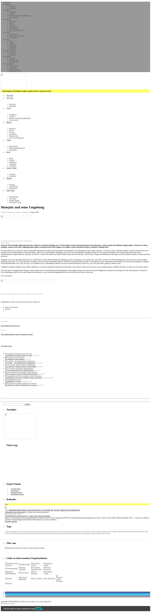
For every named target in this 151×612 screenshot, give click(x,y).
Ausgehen (12, 52)
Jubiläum (115, 531)
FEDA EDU (77, 531)
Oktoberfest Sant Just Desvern (15, 512)
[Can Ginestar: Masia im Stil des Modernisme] (20, 365)
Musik (11, 41)
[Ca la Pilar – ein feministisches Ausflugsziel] (20, 361)
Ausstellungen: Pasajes (13, 381)
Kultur (7, 39)
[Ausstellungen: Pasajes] (13, 379)
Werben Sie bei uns (16, 552)
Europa (11, 23)
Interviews (12, 21)
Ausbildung (13, 12)
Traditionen (12, 47)
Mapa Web (47, 601)
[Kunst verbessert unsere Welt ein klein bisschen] (21, 372)
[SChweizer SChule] (37, 565)
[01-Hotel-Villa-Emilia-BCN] (20, 439)
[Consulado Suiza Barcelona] (37, 569)
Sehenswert (13, 45)
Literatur (12, 43)
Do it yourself (13, 17)
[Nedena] (8, 578)
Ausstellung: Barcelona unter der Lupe (18, 355)
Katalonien (12, 8)
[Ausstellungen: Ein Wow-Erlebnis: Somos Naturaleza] (23, 376)
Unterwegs (8, 4)
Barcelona (12, 6)
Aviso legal (39, 601)
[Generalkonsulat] (11, 568)
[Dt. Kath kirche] (49, 578)
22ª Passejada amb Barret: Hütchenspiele (19, 370)
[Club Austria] (24, 572)
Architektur (7, 531)
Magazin (8, 19)
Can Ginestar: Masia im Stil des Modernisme (20, 366)
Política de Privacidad (28, 601)
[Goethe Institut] (24, 564)
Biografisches (13, 34)
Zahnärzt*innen (14, 69)
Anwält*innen (13, 65)
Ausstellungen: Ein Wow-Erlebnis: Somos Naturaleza (23, 378)
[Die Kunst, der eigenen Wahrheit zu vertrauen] (20, 383)
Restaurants (71, 533)
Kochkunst (12, 54)
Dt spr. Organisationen (16, 30)
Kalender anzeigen (11, 521)
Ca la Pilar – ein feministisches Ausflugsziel (20, 363)
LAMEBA (12, 49)
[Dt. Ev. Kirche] (36, 578)
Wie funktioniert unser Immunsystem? (17, 334)
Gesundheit (12, 26)
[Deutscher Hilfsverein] (25, 579)
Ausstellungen (13, 60)
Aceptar (38, 609)
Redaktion (66, 533)
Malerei (29, 533)
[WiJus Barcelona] (59, 581)
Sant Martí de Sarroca (10, 326)
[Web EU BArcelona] (50, 569)
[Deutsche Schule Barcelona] (11, 565)
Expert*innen (9, 64)
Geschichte (98, 531)
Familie (7, 10)
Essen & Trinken (10, 51)
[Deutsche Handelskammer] (11, 573)
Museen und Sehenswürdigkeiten (20, 15)
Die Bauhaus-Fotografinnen (14, 359)
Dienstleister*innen (15, 71)
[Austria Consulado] (25, 569)
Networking (13, 38)
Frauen (7, 32)
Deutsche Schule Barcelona (45, 531)
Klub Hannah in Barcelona (129, 531)
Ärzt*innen (12, 67)
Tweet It (7, 309)
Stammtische (13, 62)
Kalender (8, 56)
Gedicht (94, 531)
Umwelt (11, 25)
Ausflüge (12, 14)
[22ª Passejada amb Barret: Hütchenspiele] (19, 368)
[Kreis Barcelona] (37, 573)
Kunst (10, 533)
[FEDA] (50, 565)
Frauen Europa (88, 531)
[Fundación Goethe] (50, 573)
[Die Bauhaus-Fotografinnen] (15, 357)
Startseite (8, 2)
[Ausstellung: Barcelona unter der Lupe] (18, 354)
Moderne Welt (13, 28)
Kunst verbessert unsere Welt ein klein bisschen (21, 374)
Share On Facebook (11, 307)
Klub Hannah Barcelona (17, 36)
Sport (82, 533)
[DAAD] (8, 583)
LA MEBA (15, 533)
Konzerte (12, 58)
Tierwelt (93, 533)
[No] (42, 609)
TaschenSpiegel (87, 533)
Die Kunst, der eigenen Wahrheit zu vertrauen (21, 385)
